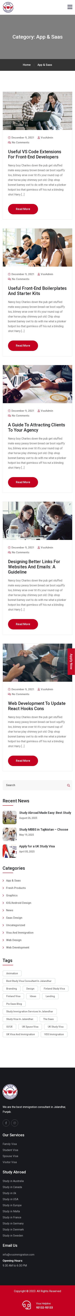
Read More (23, 209)
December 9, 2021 (22, 137)
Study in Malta (11, 1211)
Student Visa (10, 1150)
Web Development (17, 947)
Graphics (12, 895)
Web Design (13, 940)
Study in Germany (13, 1223)
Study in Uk (9, 1193)
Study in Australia (13, 1181)
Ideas (33, 996)
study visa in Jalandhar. (20, 1019)
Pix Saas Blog (14, 1003)
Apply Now (71, 662)
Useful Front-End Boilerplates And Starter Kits (37, 291)
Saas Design (14, 917)
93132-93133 (44, 1307)
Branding (11, 988)
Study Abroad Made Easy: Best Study (45, 812)
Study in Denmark (13, 1229)
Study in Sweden (13, 1235)
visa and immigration (19, 932)
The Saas (48, 1019)
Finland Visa (13, 996)
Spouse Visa (10, 1156)
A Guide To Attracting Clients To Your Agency (36, 427)
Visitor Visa (10, 1162)
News (9, 910)
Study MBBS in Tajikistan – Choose (43, 829)
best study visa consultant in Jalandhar (29, 981)
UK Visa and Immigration (20, 1034)
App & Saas (13, 880)
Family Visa (10, 1144)
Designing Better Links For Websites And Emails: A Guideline (34, 567)
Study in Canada (12, 1187)
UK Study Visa (55, 1026)
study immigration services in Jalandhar (29, 1011)
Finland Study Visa (54, 988)
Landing (50, 996)
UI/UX (9, 1026)
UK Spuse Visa (30, 1026)
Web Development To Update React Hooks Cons (37, 706)
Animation (12, 973)
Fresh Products (16, 888)
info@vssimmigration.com (18, 1254)
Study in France (12, 1217)
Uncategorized (15, 925)
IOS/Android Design (18, 903)
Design (30, 988)
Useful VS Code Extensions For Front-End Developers (34, 154)
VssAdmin (46, 137)
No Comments (20, 142)
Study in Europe (12, 1205)
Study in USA (10, 1199)
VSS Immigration (54, 1034)
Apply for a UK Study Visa (37, 846)
